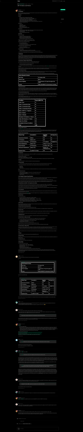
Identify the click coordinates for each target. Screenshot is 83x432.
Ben (22, 341)
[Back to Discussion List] (0, 1)
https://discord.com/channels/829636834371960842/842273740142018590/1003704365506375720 (30, 332)
